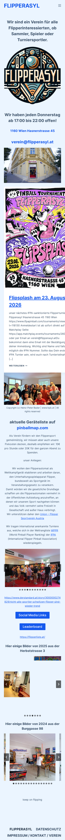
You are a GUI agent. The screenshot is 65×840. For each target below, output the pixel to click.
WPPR (54, 530)
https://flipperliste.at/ (32, 636)
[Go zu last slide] (6, 757)
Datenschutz (48, 829)
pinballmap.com (32, 427)
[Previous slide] (6, 568)
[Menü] (59, 5)
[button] (32, 568)
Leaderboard (32, 627)
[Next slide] (58, 568)
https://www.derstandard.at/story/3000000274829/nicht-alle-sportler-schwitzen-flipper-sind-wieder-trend (32, 602)
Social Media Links (32, 615)
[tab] (20, 590)
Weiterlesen (18, 366)
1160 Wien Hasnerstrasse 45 (32, 131)
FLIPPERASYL (22, 5)
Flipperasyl (21, 829)
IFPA (53, 534)
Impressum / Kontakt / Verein (34, 835)
